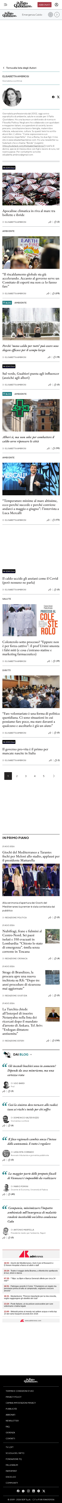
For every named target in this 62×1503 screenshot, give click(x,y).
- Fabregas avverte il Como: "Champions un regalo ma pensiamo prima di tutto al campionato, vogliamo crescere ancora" (30, 1288)
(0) (58, 384)
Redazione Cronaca (14, 958)
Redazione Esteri (13, 1041)
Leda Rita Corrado (22, 1152)
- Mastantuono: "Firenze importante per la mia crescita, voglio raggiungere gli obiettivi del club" (30, 1297)
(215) (57, 293)
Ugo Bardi (18, 1083)
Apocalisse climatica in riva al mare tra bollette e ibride (28, 212)
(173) (57, 520)
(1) (59, 760)
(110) (58, 448)
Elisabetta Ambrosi (14, 222)
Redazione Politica (14, 917)
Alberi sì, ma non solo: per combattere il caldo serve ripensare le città (28, 439)
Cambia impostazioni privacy (21, 1403)
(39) (58, 661)
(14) (58, 357)
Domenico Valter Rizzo (25, 1117)
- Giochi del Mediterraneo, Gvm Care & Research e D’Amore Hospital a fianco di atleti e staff (28, 1264)
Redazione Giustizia (14, 995)
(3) (12, 1091)
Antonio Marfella (22, 1230)
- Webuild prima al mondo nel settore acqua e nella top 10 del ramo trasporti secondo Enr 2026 (30, 1312)
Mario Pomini (19, 1186)
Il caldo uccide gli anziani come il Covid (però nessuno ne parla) (30, 580)
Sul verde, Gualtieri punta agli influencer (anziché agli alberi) (30, 375)
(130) (57, 1040)
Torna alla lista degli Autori (21, 67)
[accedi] (56, 5)
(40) (13, 1194)
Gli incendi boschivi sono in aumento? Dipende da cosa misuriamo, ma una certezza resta (31, 1070)
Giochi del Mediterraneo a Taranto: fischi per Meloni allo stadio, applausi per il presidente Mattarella (31, 856)
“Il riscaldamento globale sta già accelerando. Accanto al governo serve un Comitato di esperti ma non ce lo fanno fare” (30, 280)
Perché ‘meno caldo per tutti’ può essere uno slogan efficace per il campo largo (30, 348)
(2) (58, 222)
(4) (58, 958)
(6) (12, 1125)
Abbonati (44, 4)
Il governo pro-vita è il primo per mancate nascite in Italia (25, 751)
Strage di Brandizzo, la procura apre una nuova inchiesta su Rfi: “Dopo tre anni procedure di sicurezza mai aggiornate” (21, 980)
